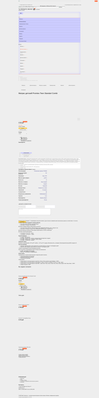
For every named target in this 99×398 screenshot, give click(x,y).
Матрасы (22, 46)
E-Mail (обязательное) (41, 206)
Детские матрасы (22, 21)
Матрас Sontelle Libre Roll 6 (24, 304)
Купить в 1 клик (23, 129)
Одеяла (20, 36)
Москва (31, 6)
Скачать (33, 169)
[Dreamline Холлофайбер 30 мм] (25, 313)
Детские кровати (22, 28)
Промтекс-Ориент (23, 79)
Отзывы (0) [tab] (26, 155)
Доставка (22, 378)
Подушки (21, 38)
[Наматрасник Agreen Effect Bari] (39, 334)
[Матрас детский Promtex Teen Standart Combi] (25, 271)
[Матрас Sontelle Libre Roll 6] (25, 300)
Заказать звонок (22, 10)
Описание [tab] (26, 152)
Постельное (22, 72)
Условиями (75, 220)
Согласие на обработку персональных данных (29, 381)
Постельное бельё (22, 41)
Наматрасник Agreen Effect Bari (25, 347)
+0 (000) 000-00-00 (22, 357)
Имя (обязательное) (22, 206)
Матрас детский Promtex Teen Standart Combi (27, 276)
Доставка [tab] (26, 156)
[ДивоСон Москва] (22, 6)
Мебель (20, 33)
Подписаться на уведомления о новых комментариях (29, 217)
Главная (21, 76)
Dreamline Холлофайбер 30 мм (24, 318)
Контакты (22, 382)
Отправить (22, 221)
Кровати (20, 26)
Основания (21, 31)
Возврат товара (24, 380)
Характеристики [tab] (26, 154)
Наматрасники (23, 52)
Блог (21, 379)
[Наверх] (20, 393)
